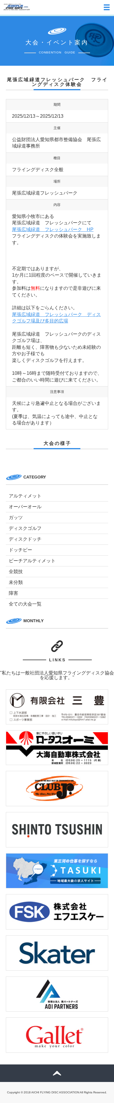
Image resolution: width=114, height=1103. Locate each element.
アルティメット (25, 495)
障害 (13, 593)
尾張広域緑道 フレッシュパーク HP (53, 229)
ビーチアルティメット (32, 560)
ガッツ (16, 517)
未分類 (16, 582)
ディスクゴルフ (25, 528)
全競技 (16, 571)
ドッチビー (20, 549)
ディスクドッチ (25, 539)
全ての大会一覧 (25, 603)
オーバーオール (25, 506)
